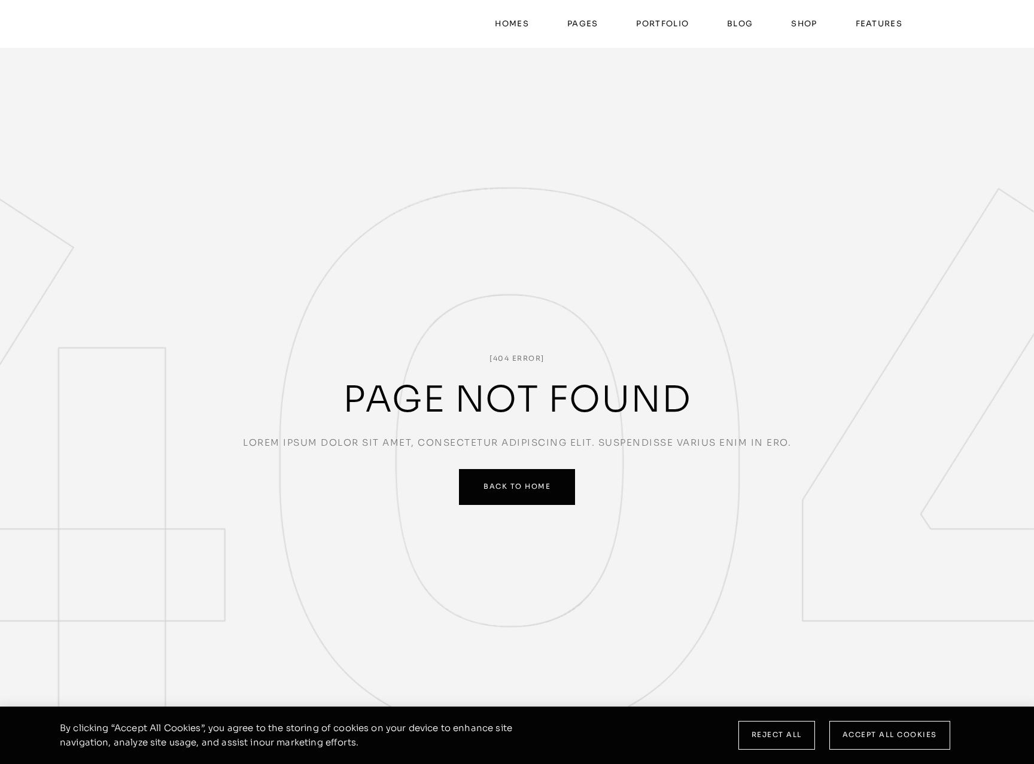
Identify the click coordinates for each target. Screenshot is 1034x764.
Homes (512, 24)
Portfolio (662, 24)
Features (879, 24)
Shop (804, 24)
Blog (740, 24)
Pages (582, 24)
